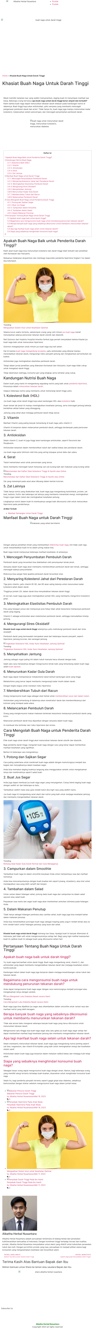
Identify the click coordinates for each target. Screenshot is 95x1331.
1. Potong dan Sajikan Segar (20, 202)
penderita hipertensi (78, 383)
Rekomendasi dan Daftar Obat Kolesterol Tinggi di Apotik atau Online (33, 477)
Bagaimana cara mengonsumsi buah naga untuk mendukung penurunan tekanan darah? (45, 221)
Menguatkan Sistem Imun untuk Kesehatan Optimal (25, 328)
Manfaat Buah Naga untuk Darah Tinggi (22, 176)
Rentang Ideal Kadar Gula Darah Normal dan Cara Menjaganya (30, 864)
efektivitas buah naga (59, 545)
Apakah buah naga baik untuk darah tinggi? (26, 218)
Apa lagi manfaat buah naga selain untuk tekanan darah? (32, 229)
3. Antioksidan (14, 168)
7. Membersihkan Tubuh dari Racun (23, 194)
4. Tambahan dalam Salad (19, 210)
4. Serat (12, 171)
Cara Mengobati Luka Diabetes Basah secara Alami (25, 1002)
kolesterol (66, 401)
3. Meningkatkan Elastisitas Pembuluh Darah (27, 184)
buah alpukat (14, 666)
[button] (47, 957)
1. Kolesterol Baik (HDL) (18, 163)
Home (5, 76)
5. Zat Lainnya (14, 173)
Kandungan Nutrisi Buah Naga (18, 160)
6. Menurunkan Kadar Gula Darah (22, 192)
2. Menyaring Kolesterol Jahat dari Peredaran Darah (30, 181)
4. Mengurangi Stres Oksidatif (21, 186)
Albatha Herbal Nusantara (47, 1324)
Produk (55, 1)
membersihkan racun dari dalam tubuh (72, 696)
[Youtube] (17, 1317)
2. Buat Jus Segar (16, 205)
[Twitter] (23, 1317)
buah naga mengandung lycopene (31, 351)
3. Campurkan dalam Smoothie (21, 208)
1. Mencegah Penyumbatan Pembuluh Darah (27, 178)
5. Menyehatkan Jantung (19, 189)
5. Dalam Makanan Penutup (20, 213)
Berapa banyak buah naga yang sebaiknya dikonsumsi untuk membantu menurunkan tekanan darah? (45, 1016)
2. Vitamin (13, 165)
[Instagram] (10, 1317)
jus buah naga (69, 332)
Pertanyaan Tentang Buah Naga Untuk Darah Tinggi (27, 215)
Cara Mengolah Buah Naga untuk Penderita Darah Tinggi (29, 200)
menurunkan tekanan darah (31, 386)
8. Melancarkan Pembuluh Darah (22, 197)
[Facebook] (4, 1317)
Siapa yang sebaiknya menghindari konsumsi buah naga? (32, 231)
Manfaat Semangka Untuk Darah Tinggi (25, 513)
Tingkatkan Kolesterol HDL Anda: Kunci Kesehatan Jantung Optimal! (33, 649)
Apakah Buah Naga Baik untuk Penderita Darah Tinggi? (28, 157)
